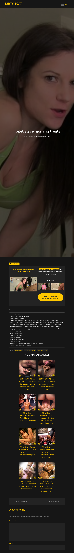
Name (11, 543)
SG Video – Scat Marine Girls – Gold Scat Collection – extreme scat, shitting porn (47, 486)
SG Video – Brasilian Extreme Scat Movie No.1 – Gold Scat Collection (27, 417)
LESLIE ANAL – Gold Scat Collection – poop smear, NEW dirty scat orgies (27, 485)
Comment (12, 521)
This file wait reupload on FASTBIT (50, 297)
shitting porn (42, 350)
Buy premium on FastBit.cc (49, 269)
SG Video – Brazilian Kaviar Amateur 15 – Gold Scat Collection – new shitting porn (46, 418)
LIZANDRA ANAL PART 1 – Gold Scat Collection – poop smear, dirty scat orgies (27, 384)
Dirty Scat (13, 4)
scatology (18, 350)
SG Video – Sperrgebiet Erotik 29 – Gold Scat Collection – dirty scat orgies (46, 452)
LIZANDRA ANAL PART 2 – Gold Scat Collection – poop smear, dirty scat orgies (46, 384)
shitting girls (30, 350)
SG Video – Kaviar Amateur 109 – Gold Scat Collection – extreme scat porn (27, 451)
